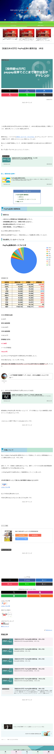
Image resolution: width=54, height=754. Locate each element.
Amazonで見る (22, 535)
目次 (24, 191)
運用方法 (21, 197)
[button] (44, 94)
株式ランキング (5, 626)
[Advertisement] (27, 54)
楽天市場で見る (35, 535)
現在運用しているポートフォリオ (27, 199)
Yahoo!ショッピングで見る (21, 538)
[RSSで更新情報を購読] (40, 595)
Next (53, 35)
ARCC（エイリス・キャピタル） (25, 137)
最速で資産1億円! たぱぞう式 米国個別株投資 (26, 531)
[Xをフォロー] (14, 592)
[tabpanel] (10, 35)
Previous (1, 35)
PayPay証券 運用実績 (7, 549)
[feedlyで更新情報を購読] (14, 595)
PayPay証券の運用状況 (22, 194)
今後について (19, 201)
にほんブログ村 (5, 487)
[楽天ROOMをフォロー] (40, 592)
